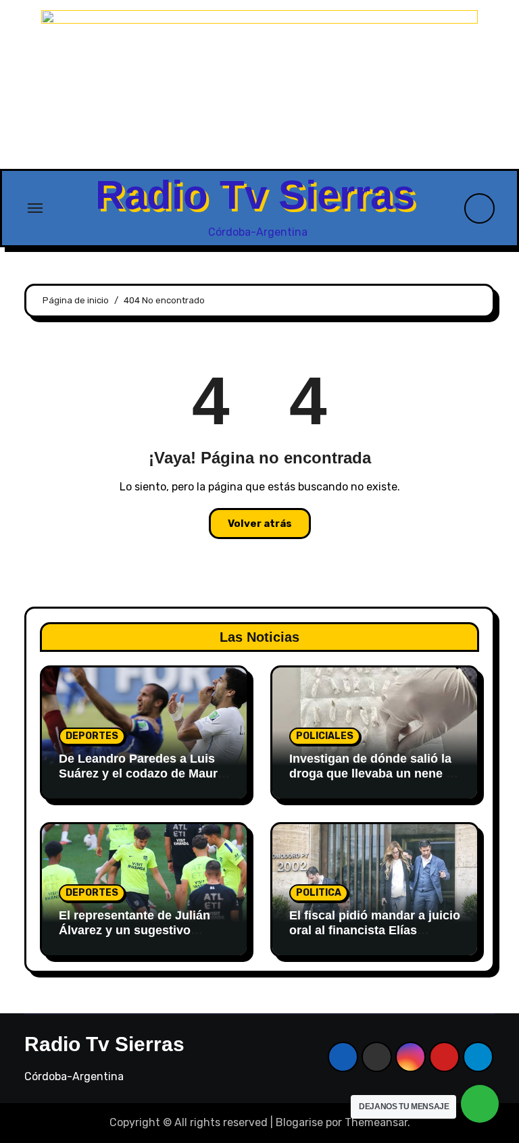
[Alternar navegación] (35, 208)
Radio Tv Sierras (255, 195)
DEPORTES (92, 736)
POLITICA (318, 892)
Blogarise (299, 1122)
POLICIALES (324, 736)
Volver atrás (260, 523)
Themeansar (376, 1122)
